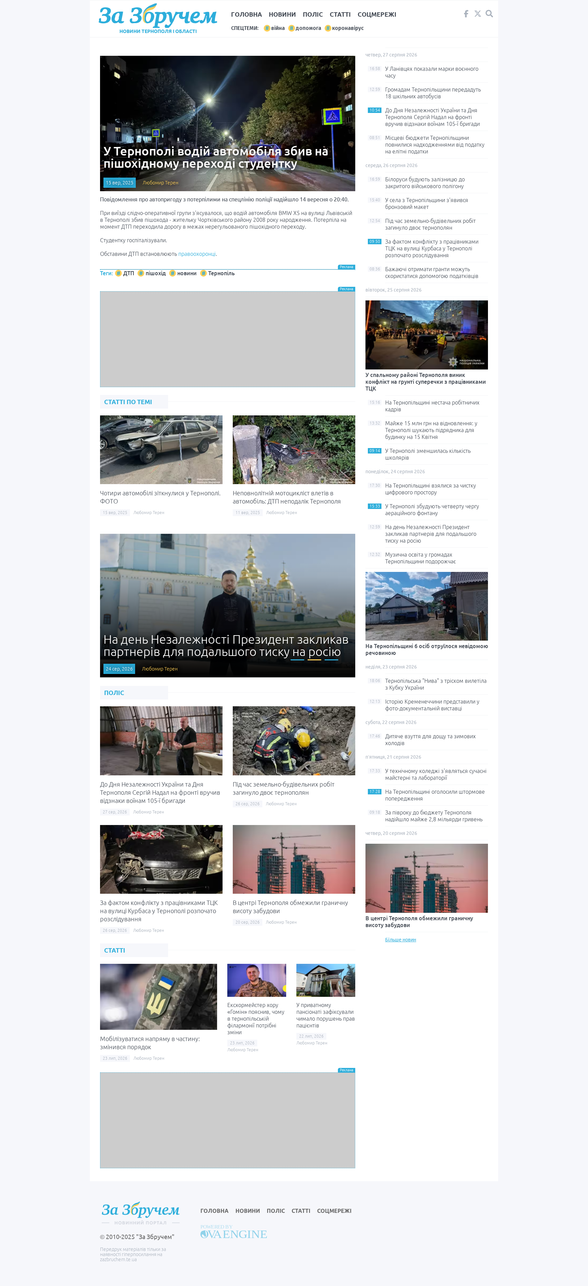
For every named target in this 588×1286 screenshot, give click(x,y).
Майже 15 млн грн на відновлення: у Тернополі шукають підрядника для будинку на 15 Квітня (431, 430)
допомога (308, 28)
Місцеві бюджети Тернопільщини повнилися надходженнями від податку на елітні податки (435, 144)
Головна (246, 14)
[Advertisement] (227, 339)
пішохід (156, 273)
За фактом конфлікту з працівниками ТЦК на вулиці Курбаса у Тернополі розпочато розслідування (159, 910)
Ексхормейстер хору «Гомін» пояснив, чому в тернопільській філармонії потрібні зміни (255, 1018)
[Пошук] (489, 14)
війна (278, 28)
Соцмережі (377, 14)
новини (187, 273)
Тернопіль (221, 273)
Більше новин (400, 939)
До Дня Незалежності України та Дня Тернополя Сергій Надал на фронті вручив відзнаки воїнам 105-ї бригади (160, 792)
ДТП (128, 273)
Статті (340, 14)
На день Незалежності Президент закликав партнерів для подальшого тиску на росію (430, 534)
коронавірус (348, 28)
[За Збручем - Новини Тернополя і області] (158, 15)
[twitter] (477, 15)
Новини (282, 14)
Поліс (313, 14)
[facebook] (466, 15)
